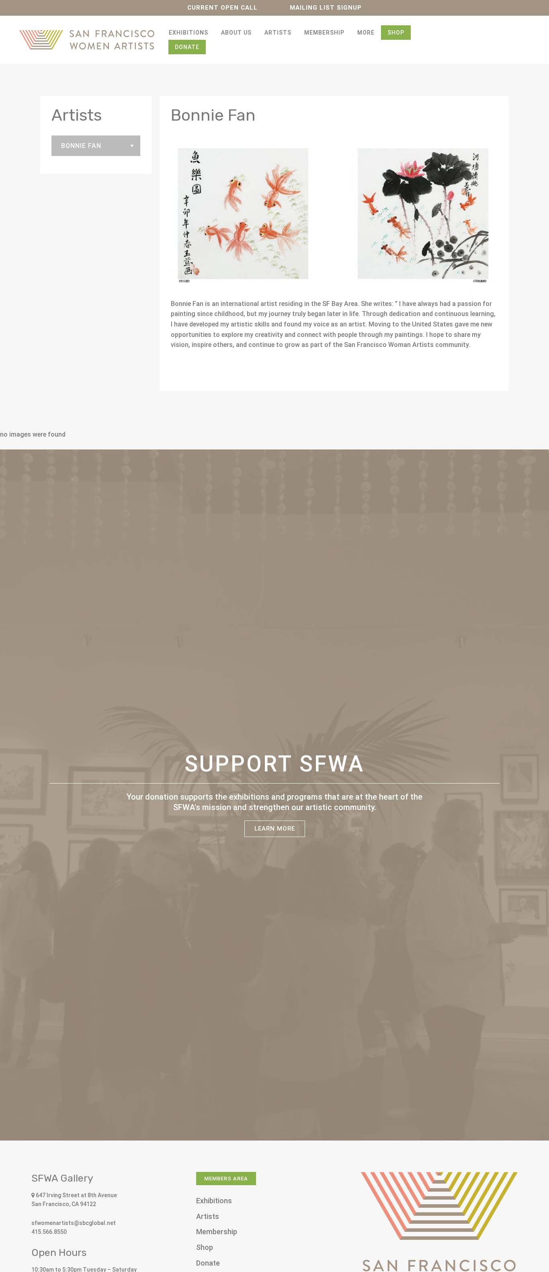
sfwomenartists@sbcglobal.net (73, 1223)
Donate (187, 47)
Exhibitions (188, 32)
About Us (236, 32)
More (366, 32)
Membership (324, 32)
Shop (395, 32)
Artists (277, 32)
